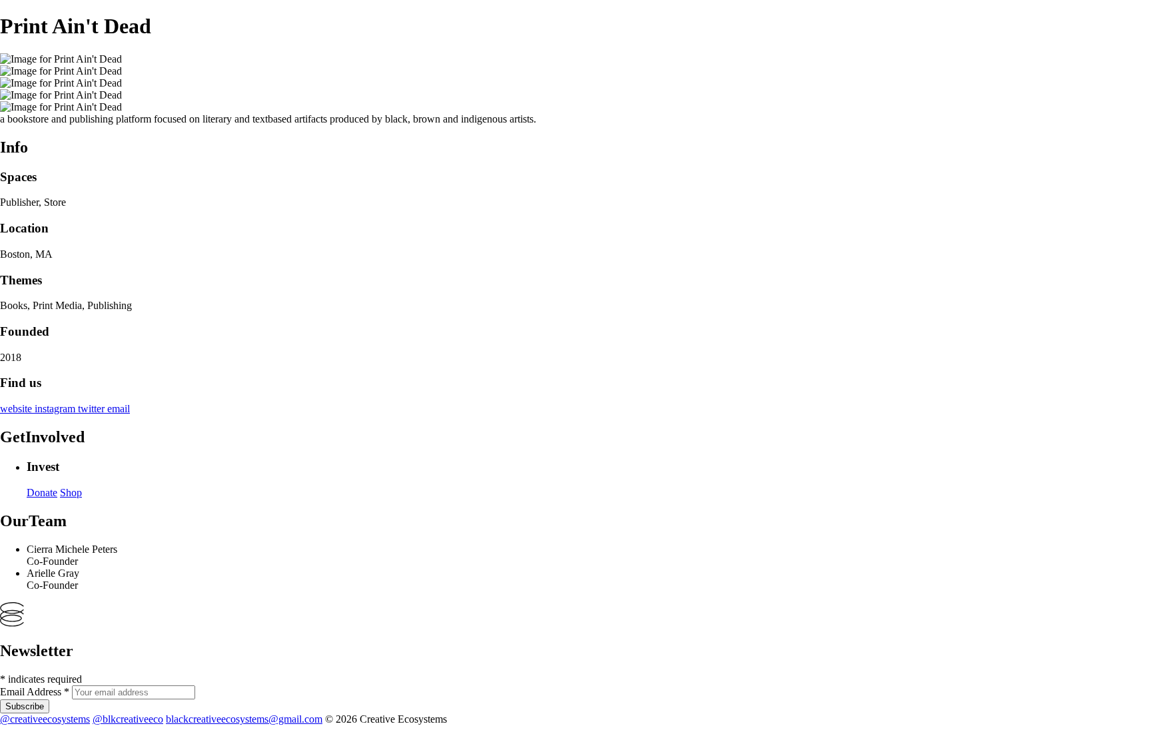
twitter (92, 408)
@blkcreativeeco (128, 719)
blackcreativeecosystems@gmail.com (244, 719)
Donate (42, 492)
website (17, 408)
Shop (71, 492)
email (118, 408)
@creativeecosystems (45, 719)
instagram (56, 408)
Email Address (34, 691)
